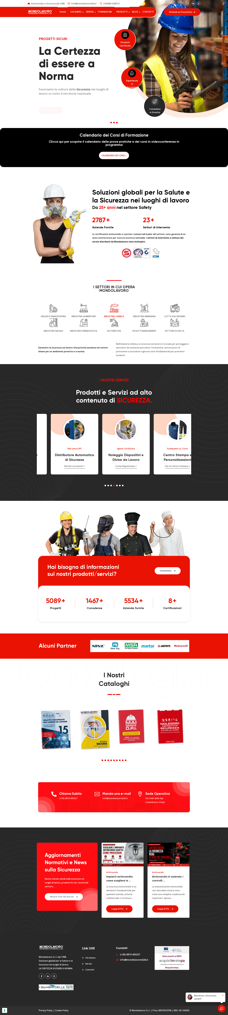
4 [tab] (114, 485)
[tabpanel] (114, 58)
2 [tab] (114, 122)
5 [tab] (117, 485)
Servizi (88, 964)
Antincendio (112, 872)
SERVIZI (90, 12)
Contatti (89, 970)
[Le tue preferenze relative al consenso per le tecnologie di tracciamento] (4, 1010)
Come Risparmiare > (114, 466)
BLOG (135, 12)
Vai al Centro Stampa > (165, 466)
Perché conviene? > (62, 466)
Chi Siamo (49, 104)
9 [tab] (125, 760)
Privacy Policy (46, 1010)
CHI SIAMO (75, 12)
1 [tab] (111, 122)
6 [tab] (120, 485)
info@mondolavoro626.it (84, 3)
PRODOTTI (122, 12)
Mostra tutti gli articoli (62, 897)
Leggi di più (117, 909)
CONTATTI (148, 12)
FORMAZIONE (105, 12)
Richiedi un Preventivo (180, 12)
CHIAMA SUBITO (111, 3)
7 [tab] (123, 485)
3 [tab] (117, 122)
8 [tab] (123, 760)
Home (63, 12)
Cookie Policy (61, 1010)
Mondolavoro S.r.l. (141, 1010)
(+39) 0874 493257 (68, 798)
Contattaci (166, 571)
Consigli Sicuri (158, 872)
